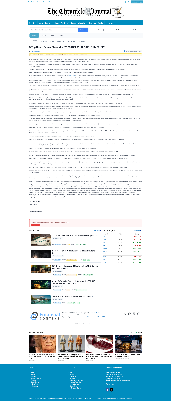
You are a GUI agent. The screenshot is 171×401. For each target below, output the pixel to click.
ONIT (78, 289)
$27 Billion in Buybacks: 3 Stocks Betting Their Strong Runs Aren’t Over (75, 267)
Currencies (60, 41)
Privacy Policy (91, 317)
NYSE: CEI (72, 75)
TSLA (104, 262)
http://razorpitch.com (34, 215)
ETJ (81, 244)
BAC (104, 245)
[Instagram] (139, 316)
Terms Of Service (103, 317)
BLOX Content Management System (113, 398)
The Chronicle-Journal (45, 398)
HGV (68, 302)
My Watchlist (119, 30)
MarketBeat (57, 244)
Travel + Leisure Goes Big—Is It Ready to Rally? (73, 296)
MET (84, 274)
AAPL (104, 239)
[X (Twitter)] (125, 316)
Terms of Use (79, 398)
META (104, 251)
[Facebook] (129, 316)
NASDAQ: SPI (75, 162)
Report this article (35, 225)
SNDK (91, 274)
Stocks (44, 35)
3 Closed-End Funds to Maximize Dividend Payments (75, 235)
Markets (34, 35)
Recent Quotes (103, 30)
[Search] (141, 22)
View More (97, 230)
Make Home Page (137, 2)
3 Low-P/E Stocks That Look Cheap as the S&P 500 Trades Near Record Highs (73, 282)
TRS (86, 289)
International (71, 41)
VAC (78, 302)
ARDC (77, 244)
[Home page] (85, 12)
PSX (87, 274)
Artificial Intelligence (71, 274)
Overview (44, 41)
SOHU (82, 289)
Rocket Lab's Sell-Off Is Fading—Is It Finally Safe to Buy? (73, 252)
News (52, 41)
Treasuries (81, 41)
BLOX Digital (129, 398)
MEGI (84, 244)
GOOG (105, 248)
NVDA (105, 257)
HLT (71, 302)
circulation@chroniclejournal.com (121, 380)
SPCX (88, 259)
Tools (61, 35)
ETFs (52, 35)
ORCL (104, 260)
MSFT (104, 254)
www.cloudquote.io (96, 313)
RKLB (84, 259)
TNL (75, 302)
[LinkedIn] (134, 316)
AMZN (105, 237)
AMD (104, 242)
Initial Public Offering (71, 259)
